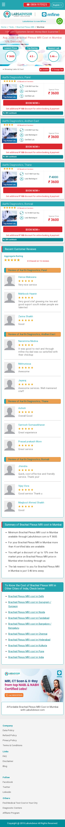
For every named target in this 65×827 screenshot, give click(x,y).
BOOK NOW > (33, 103)
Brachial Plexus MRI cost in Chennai (27, 633)
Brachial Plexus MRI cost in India (26, 657)
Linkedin (7, 792)
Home (3, 27)
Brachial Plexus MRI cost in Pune (26, 651)
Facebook (8, 782)
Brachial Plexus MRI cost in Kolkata (27, 645)
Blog (5, 766)
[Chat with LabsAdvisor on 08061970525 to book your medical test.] (59, 21)
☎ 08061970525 (36, 4)
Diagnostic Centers (12, 808)
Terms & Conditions (12, 745)
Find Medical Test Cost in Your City (20, 803)
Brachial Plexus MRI (25, 27)
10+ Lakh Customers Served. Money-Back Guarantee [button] (32, 31)
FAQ (5, 756)
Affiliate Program (11, 813)
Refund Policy (9, 735)
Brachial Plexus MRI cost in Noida (26, 612)
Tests (11, 27)
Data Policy (8, 730)
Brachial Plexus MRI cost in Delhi (26, 596)
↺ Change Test (57, 70)
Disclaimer (8, 761)
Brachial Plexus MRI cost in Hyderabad (29, 639)
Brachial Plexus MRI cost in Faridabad (28, 617)
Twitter (6, 787)
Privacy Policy (9, 740)
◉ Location (44, 70)
